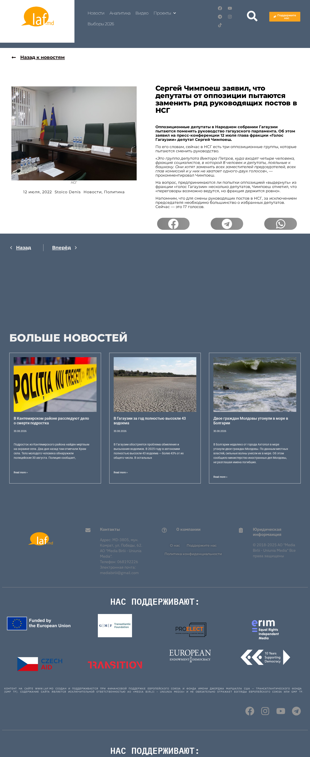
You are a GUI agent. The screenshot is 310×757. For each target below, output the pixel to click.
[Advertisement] (43, 296)
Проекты (162, 13)
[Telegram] (220, 16)
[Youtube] (230, 8)
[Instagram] (230, 16)
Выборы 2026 (101, 23)
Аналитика (119, 13)
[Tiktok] (220, 25)
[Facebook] (220, 8)
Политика (114, 192)
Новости (96, 13)
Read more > (21, 472)
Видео (141, 13)
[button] (173, 224)
